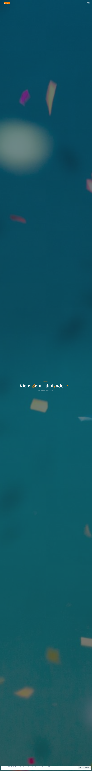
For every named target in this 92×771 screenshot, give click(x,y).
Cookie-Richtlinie (33, 768)
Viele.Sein (6, 3)
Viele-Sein (45, 381)
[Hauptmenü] (88, 3)
